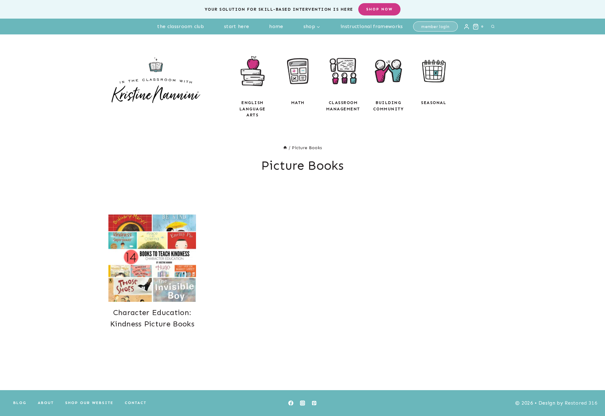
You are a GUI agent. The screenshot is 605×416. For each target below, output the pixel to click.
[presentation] (152, 258)
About (46, 403)
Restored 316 (581, 403)
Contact (136, 403)
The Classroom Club (180, 26)
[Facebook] (291, 403)
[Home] (285, 147)
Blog (19, 403)
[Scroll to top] (590, 392)
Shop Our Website (89, 403)
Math (298, 102)
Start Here (236, 26)
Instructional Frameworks (371, 26)
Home (276, 26)
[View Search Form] (493, 26)
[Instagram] (302, 403)
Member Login (435, 26)
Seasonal (433, 102)
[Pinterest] (314, 403)
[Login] (467, 26)
